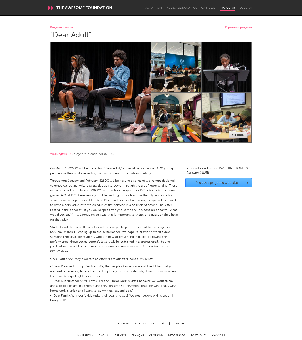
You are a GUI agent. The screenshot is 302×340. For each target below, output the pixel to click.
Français (138, 335)
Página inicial (153, 7)
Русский (218, 335)
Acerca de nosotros (182, 7)
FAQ (153, 323)
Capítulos (208, 7)
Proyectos (227, 7)
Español (120, 335)
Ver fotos (238, 134)
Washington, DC (61, 154)
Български (85, 335)
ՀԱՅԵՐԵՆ (156, 335)
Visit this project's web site (222, 183)
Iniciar (180, 323)
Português (198, 335)
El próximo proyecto (238, 27)
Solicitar (246, 7)
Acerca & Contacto (131, 323)
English (104, 335)
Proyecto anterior (61, 27)
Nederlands (176, 335)
